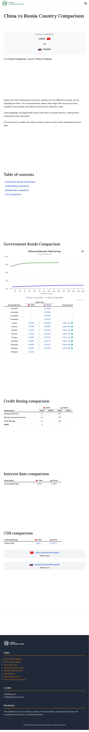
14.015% (47, 312)
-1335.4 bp (66, 326)
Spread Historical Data (13, 668)
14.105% (47, 308)
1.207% (31, 323)
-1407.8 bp (66, 348)
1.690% (31, 341)
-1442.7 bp (66, 341)
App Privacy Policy (12, 676)
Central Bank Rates (12, 662)
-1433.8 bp (66, 345)
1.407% (31, 334)
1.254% (31, 326)
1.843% (31, 345)
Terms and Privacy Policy (15, 679)
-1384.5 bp (66, 330)
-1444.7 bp (66, 337)
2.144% (31, 348)
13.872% (47, 319)
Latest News (9, 673)
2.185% (31, 352)
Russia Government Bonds (47, 565)
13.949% (47, 316)
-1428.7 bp (66, 334)
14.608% (47, 326)
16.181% (47, 345)
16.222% (47, 348)
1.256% (31, 330)
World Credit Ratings (13, 659)
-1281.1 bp (66, 323)
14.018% (47, 323)
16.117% (47, 341)
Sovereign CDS (10, 665)
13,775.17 (53, 543)
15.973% (47, 337)
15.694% (47, 334)
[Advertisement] (44, 25)
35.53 (38, 543)
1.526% (31, 337)
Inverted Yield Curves (13, 670)
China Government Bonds (47, 553)
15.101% (47, 330)
